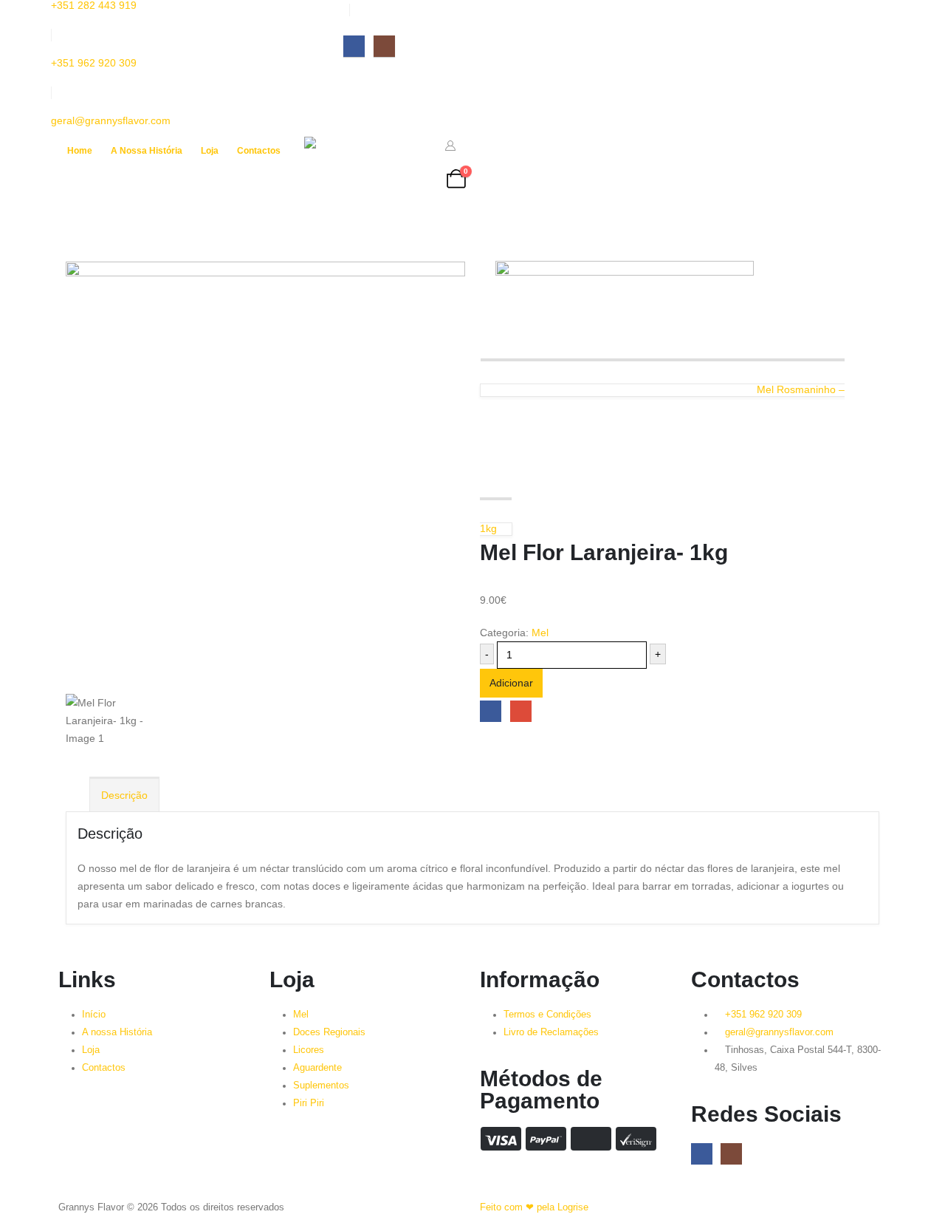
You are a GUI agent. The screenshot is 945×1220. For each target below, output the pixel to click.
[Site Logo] (367, 179)
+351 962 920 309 (94, 63)
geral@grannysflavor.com (111, 120)
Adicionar (511, 683)
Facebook (490, 711)
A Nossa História (146, 151)
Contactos (259, 151)
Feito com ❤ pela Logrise (534, 1207)
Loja (210, 151)
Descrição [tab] (124, 795)
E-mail (521, 711)
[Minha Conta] (450, 145)
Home (79, 151)
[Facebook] (354, 46)
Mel (540, 632)
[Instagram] (384, 46)
